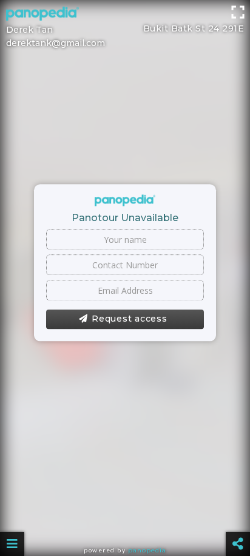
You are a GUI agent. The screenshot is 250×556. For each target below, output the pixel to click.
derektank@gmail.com (55, 43)
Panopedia (147, 550)
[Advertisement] (125, 15)
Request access (129, 319)
